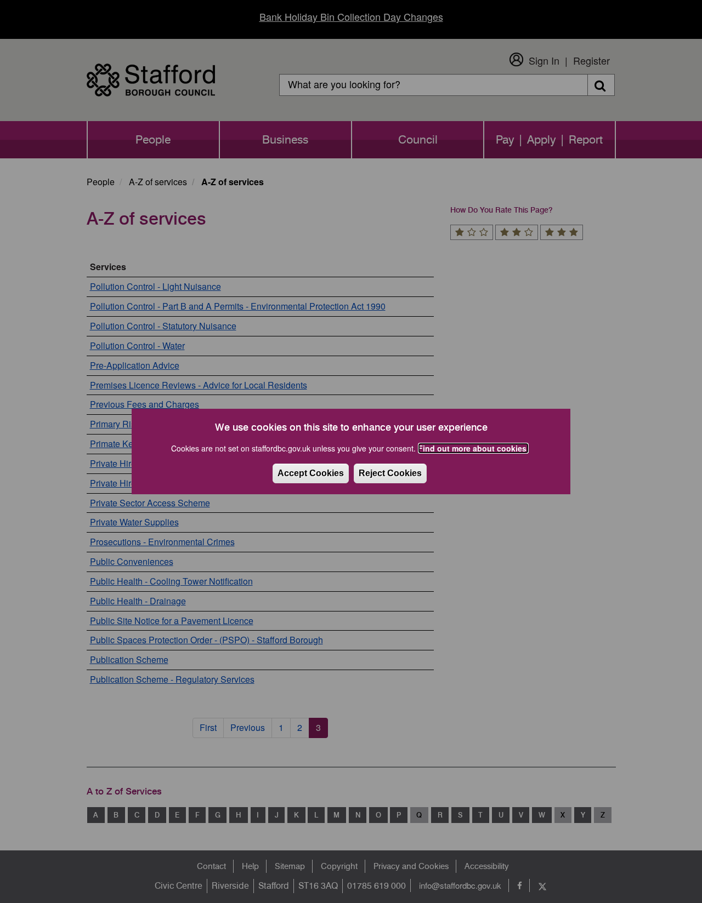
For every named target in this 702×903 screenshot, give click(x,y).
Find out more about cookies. (473, 448)
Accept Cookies (311, 473)
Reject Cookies (390, 473)
